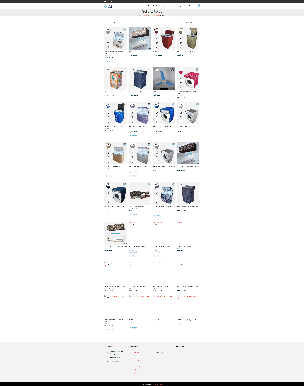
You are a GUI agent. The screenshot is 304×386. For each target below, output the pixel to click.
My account (182, 358)
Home (143, 6)
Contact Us (137, 355)
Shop (149, 6)
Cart (180, 352)
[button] (199, 1)
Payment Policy (138, 367)
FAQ (135, 358)
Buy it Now (109, 61)
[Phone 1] (111, 1)
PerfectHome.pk (157, 384)
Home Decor (188, 6)
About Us (136, 352)
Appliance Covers (167, 6)
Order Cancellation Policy (141, 370)
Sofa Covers (156, 6)
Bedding (179, 6)
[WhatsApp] (109, 1)
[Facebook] (105, 1)
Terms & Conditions (139, 364)
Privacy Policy (138, 361)
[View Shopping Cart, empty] (198, 6)
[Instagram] (107, 1)
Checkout (181, 355)
